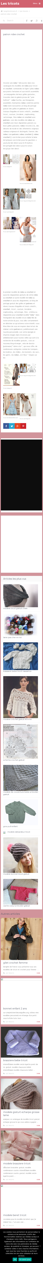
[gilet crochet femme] (21, 939)
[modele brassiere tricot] (21, 1146)
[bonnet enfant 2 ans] (21, 992)
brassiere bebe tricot (15, 1060)
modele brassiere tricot (17, 1163)
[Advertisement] (21, 61)
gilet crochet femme (15, 962)
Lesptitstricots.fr (10, 11)
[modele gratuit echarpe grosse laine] (21, 1094)
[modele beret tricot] (21, 1198)
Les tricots (10, 3)
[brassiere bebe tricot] (21, 1042)
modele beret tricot (14, 1215)
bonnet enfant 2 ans (15, 1008)
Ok (15, 1259)
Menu (35, 3)
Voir (38, 973)
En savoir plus (25, 1259)
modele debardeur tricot (18, 832)
